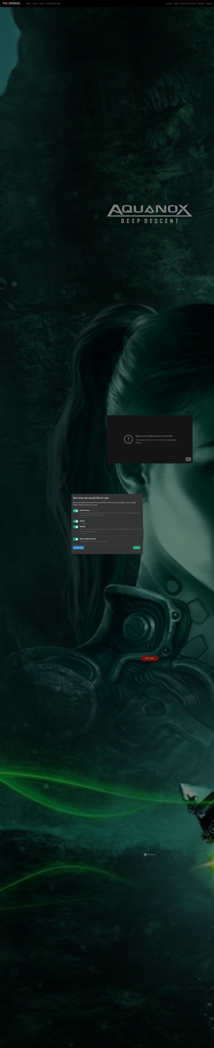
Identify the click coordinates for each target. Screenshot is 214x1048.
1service (83, 517)
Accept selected (78, 548)
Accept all (137, 548)
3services (83, 534)
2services (83, 523)
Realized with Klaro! (135, 551)
